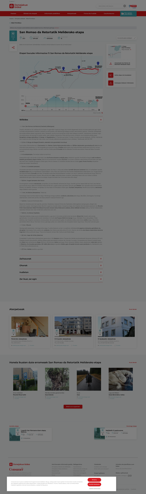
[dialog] (61, 484)
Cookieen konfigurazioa (94, 488)
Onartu (94, 480)
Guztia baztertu (94, 484)
